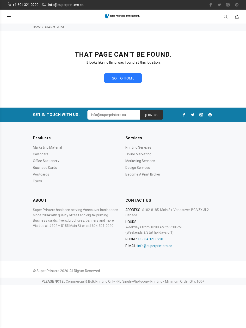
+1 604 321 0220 (150, 239)
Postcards (41, 174)
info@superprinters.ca (65, 5)
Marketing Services (140, 161)
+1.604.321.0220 (25, 5)
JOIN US (151, 115)
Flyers (37, 181)
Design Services (137, 168)
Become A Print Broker (142, 174)
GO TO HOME (123, 78)
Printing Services (138, 147)
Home (37, 27)
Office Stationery (46, 161)
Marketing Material (47, 147)
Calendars (41, 154)
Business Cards (45, 168)
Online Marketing (138, 154)
